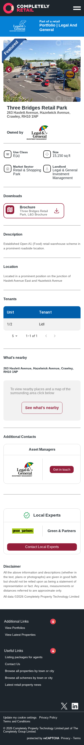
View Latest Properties (20, 634)
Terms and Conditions (16, 721)
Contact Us (12, 664)
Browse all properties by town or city (29, 671)
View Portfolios (15, 627)
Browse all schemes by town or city (29, 677)
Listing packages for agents (23, 657)
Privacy (65, 738)
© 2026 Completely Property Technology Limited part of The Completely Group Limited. (40, 730)
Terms (77, 738)
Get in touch (61, 469)
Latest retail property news (23, 684)
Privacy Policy (48, 717)
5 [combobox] (13, 336)
